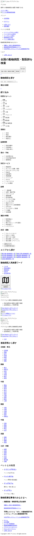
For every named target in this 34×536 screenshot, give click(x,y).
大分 (5, 456)
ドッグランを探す (9, 36)
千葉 (5, 373)
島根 (5, 427)
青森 (5, 352)
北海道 (6, 350)
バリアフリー (10, 226)
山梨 (5, 395)
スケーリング (10, 194)
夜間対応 (8, 160)
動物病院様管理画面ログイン (12, 47)
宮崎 (5, 458)
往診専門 (8, 174)
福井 (5, 394)
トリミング (9, 177)
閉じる (3, 311)
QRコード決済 (10, 235)
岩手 (5, 354)
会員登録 (6, 18)
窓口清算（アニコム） (12, 239)
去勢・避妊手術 (10, 192)
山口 (5, 430)
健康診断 (8, 195)
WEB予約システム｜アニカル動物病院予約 (16, 49)
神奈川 (6, 369)
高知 (5, 442)
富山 (5, 390)
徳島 (5, 437)
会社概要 (6, 522)
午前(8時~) (9, 147)
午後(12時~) (9, 149)
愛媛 (5, 440)
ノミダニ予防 (10, 201)
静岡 (5, 387)
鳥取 (5, 425)
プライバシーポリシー (10, 527)
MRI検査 (8, 212)
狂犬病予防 (9, 197)
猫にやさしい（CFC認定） (14, 222)
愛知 (5, 385)
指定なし (8, 138)
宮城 (5, 355)
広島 (5, 423)
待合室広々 (9, 224)
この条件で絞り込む (9, 246)
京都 (5, 411)
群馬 (5, 378)
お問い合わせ (8, 55)
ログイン (6, 21)
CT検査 (8, 210)
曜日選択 (8, 136)
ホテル (8, 179)
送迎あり (8, 221)
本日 (7, 133)
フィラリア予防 (10, 199)
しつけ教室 (9, 183)
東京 (5, 367)
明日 (7, 135)
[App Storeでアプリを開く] (9, 308)
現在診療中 (9, 145)
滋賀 (5, 413)
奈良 (5, 414)
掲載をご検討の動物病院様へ (12, 45)
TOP (5, 339)
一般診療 (8, 190)
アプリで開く (5, 10)
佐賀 (5, 451)
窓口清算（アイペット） (13, 240)
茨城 (5, 374)
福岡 (5, 449)
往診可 (8, 172)
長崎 (5, 453)
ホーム (6, 520)
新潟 (5, 388)
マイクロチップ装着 (12, 208)
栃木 (5, 376)
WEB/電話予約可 (11, 158)
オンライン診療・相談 (12, 168)
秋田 (5, 357)
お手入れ (8, 206)
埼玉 (5, 371)
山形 (5, 359)
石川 (5, 392)
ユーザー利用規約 (9, 523)
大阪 (5, 407)
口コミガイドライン (10, 529)
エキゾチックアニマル (12, 170)
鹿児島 (6, 459)
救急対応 (8, 167)
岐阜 (5, 399)
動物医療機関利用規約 (10, 525)
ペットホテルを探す (10, 34)
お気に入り (7, 24)
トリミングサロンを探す (11, 32)
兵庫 (5, 409)
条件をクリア (8, 244)
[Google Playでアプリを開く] (9, 309)
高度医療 (8, 176)
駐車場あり (9, 219)
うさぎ (6, 266)
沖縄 (5, 461)
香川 (5, 439)
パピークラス (10, 181)
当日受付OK (9, 156)
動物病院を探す (8, 37)
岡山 (5, 428)
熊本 (5, 454)
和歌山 (6, 416)
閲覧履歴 (6, 26)
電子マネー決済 (10, 237)
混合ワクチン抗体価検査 (13, 205)
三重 (5, 400)
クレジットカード (11, 233)
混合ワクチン (10, 203)
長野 (5, 397)
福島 (5, 361)
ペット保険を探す (9, 39)
